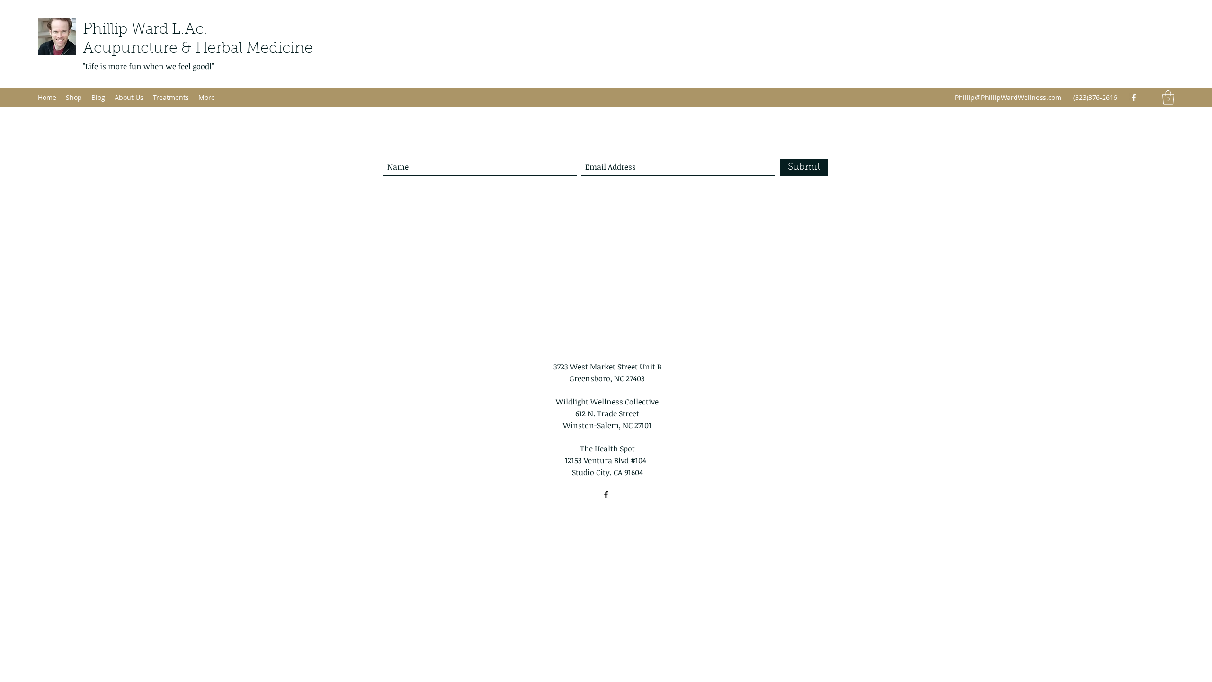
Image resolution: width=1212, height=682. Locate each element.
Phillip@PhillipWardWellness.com (1008, 97)
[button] (1168, 97)
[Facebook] (1134, 97)
